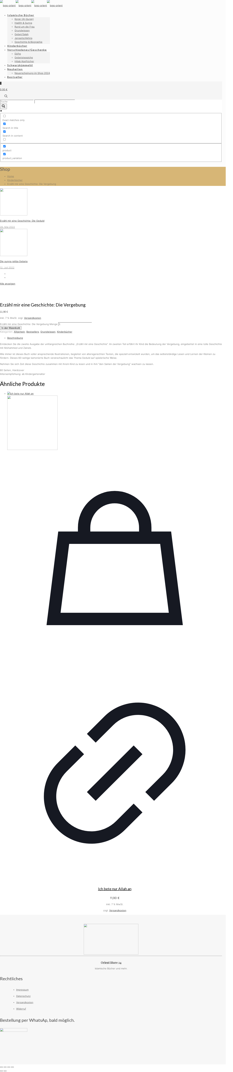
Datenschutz (23, 996)
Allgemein (19, 331)
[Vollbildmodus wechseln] (5, 1067)
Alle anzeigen (7, 283)
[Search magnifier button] (3, 106)
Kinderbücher (15, 180)
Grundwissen (48, 331)
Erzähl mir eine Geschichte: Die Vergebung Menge (29, 324)
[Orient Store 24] (31, 5)
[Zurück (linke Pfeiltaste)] (1, 1070)
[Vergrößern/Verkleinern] (1, 1067)
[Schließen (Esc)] (12, 1067)
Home (10, 176)
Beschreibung (15, 337)
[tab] (114, 338)
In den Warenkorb (10, 328)
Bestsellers (32, 331)
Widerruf (21, 1008)
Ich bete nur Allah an (114, 888)
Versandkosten (32, 317)
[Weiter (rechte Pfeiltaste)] (5, 1070)
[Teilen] (8, 1067)
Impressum (22, 989)
